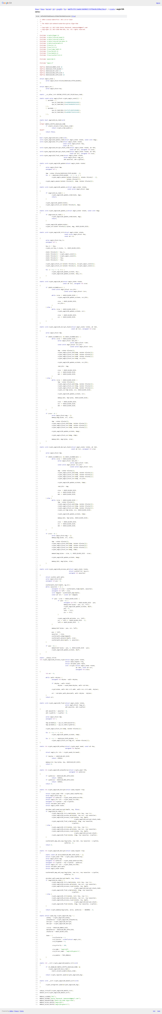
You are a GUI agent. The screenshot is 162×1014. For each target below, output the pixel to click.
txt (154, 1011)
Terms (22, 1011)
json (158, 1011)
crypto (112, 9)
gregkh (59, 9)
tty (65, 9)
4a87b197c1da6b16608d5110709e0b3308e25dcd (87, 9)
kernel (48, 9)
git (54, 9)
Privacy (16, 1011)
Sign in (158, 3)
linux (37, 9)
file (73, 16)
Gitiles (11, 1011)
